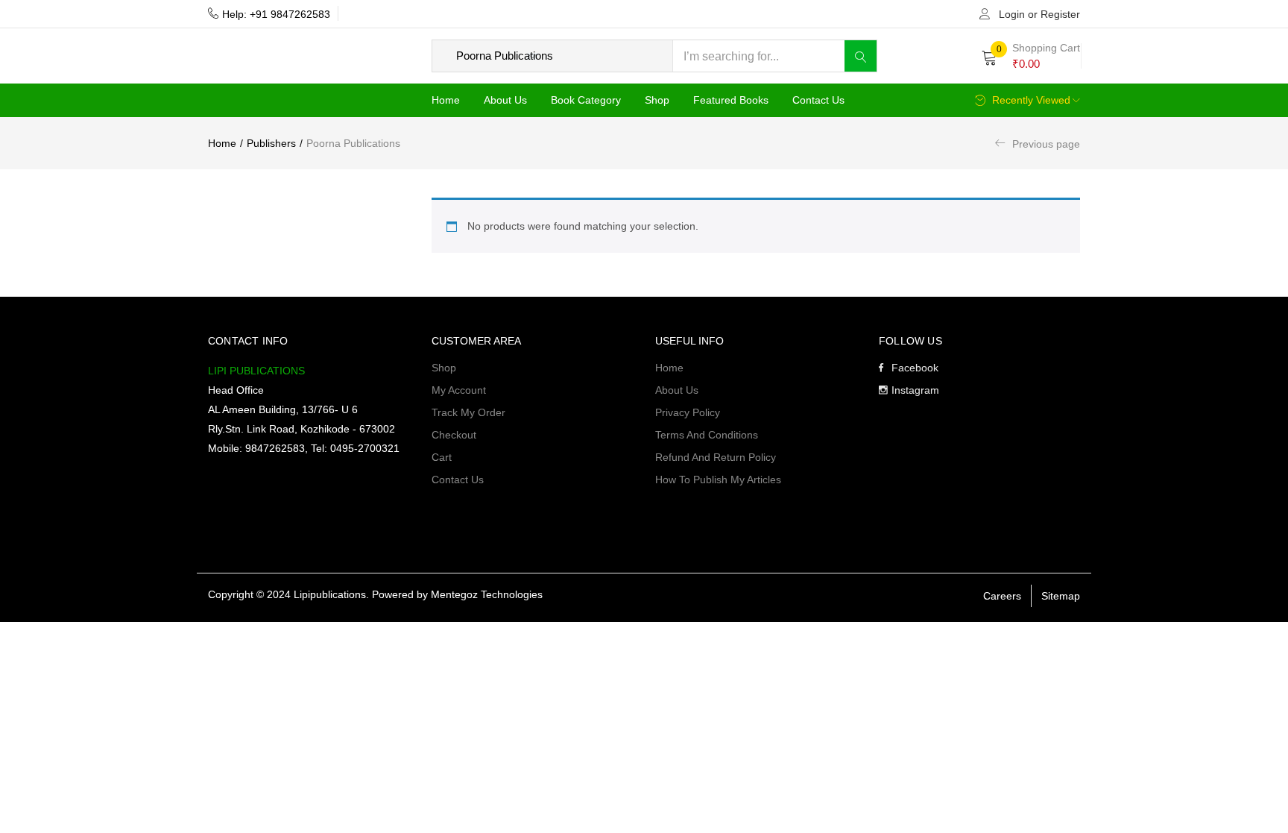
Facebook (914, 368)
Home (446, 100)
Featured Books (730, 100)
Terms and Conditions (706, 435)
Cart (442, 457)
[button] (1030, 56)
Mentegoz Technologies (487, 594)
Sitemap (1060, 596)
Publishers (271, 143)
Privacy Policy (687, 412)
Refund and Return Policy (715, 457)
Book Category (586, 100)
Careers (1002, 596)
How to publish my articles (718, 479)
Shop (657, 100)
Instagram (915, 390)
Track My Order (468, 412)
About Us (505, 100)
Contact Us (818, 100)
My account (459, 390)
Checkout (454, 435)
